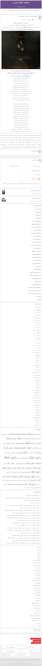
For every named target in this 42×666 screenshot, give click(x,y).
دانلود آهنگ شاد (9, 463)
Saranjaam (38, 140)
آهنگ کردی (36, 260)
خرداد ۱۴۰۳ (37, 315)
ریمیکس (36, 281)
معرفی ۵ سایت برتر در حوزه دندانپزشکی (30, 532)
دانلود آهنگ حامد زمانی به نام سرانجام (28, 16)
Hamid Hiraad (37, 434)
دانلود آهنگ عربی (36, 643)
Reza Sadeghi (32, 438)
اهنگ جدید (22, 452)
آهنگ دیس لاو (35, 245)
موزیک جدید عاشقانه (15, 484)
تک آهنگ (36, 269)
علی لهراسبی (8, 480)
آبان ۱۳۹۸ (37, 387)
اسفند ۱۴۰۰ (37, 335)
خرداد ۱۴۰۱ (37, 327)
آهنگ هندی (36, 263)
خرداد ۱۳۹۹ (37, 370)
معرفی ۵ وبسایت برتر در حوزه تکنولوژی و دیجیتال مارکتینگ (26, 522)
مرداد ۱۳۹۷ (37, 420)
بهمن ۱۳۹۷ (37, 405)
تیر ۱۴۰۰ (38, 347)
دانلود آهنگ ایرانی (23, 458)
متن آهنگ (37, 484)
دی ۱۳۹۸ (37, 382)
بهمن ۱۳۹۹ (37, 355)
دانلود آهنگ (28, 142)
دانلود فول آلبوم (34, 272)
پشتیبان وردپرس (10, 650)
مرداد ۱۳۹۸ (37, 395)
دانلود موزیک (30, 476)
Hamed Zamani (36, 137)
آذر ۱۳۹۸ (38, 385)
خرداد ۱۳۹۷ (37, 425)
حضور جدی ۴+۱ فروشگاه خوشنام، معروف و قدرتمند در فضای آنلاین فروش (22, 510)
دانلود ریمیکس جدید (20, 654)
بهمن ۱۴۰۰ (37, 337)
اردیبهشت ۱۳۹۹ (36, 372)
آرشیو (37, 212)
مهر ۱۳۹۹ (37, 362)
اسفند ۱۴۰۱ (37, 322)
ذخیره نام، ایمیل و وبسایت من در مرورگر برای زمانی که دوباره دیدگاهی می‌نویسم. (22, 183)
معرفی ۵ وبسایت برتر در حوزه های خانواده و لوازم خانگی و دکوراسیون (23, 517)
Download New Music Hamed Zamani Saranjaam (19, 137)
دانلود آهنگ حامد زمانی (30, 144)
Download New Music (22, 434)
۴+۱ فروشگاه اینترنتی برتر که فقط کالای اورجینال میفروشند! (26, 535)
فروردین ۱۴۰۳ (36, 317)
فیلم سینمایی (35, 284)
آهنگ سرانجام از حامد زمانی (11, 140)
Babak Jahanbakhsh (5, 434)
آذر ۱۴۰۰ (38, 340)
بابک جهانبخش (14, 452)
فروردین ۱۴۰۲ (36, 320)
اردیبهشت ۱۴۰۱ (36, 330)
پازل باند (26, 487)
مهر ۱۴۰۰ (37, 342)
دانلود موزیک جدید (15, 476)
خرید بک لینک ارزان (35, 638)
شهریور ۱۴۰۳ (36, 310)
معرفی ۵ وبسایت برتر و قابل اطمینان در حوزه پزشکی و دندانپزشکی (24, 530)
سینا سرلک (13, 480)
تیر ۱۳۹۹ (38, 367)
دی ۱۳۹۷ (37, 407)
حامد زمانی (35, 142)
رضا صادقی (26, 480)
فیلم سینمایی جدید (34, 293)
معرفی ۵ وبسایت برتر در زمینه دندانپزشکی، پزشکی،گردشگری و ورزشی (23, 515)
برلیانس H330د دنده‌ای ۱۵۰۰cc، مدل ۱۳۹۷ (30, 507)
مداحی (37, 19)
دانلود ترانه (13, 472)
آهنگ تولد (36, 236)
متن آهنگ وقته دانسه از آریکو (33, 495)
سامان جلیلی (20, 480)
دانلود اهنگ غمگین (20, 472)
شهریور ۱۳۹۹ (36, 365)
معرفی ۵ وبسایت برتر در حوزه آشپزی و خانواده (29, 520)
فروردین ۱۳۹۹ (36, 375)
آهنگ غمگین (18, 10)
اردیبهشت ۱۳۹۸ (36, 397)
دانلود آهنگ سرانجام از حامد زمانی (28, 147)
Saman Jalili (38, 438)
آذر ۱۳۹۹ (38, 360)
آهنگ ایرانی (26, 10)
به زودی (5, 10)
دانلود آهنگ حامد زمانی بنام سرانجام (15, 144)
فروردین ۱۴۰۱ (36, 332)
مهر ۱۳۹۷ (37, 415)
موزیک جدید (29, 484)
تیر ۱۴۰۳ (38, 312)
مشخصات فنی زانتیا (35, 502)
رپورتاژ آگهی (35, 278)
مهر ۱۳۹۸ (37, 390)
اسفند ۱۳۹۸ (37, 377)
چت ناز (30, 650)
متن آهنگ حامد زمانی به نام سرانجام (11, 147)
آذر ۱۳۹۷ (38, 410)
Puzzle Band (24, 438)
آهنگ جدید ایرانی (13, 443)
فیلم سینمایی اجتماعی (33, 287)
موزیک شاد (31, 487)
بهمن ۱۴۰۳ (37, 307)
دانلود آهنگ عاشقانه (33, 468)
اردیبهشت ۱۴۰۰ (36, 352)
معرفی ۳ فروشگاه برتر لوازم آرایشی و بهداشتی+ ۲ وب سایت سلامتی (24, 537)
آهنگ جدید (36, 239)
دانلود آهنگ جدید (34, 10)
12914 (37, 209)
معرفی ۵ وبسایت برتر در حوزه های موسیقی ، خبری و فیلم (26, 512)
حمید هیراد (7, 452)
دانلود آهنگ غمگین (18, 468)
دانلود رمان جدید (10, 647)
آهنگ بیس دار (35, 227)
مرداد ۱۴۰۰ (37, 345)
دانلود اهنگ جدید (33, 472)
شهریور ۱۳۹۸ (36, 392)
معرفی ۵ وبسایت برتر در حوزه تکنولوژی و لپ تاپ (28, 525)
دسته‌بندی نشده (34, 275)
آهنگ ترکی (36, 230)
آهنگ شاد (36, 248)
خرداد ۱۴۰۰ (37, 350)
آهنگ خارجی (35, 242)
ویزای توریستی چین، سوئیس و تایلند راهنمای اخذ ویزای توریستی (25, 505)
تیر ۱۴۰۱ (38, 325)
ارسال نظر (35, 178)
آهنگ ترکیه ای (35, 233)
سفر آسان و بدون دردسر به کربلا (32, 500)
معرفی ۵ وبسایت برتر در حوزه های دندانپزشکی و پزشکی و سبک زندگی (23, 527)
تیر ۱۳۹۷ (38, 422)
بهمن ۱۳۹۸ (37, 380)
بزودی (37, 266)
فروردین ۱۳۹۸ (36, 400)
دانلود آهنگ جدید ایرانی (25, 463)
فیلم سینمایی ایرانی (33, 290)
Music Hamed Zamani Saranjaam (27, 140)
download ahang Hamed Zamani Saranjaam (12, 135)
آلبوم (37, 215)
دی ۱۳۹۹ (37, 357)
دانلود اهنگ (7, 468)
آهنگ (37, 218)
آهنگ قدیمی (11, 10)
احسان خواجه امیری (32, 452)
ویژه (38, 299)
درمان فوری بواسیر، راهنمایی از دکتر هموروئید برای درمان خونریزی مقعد (23, 497)
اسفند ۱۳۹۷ (37, 402)
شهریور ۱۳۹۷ (36, 417)
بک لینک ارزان (37, 640)
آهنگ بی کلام (35, 224)
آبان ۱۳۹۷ (37, 412)
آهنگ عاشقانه (35, 251)
